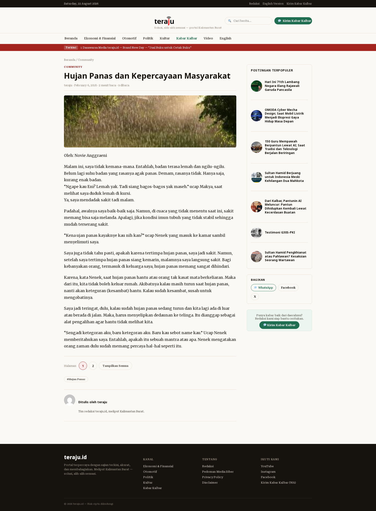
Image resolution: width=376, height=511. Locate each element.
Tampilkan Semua (115, 365)
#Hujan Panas (76, 379)
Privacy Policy (212, 477)
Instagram (268, 471)
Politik (148, 38)
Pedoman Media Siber (218, 471)
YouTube (267, 466)
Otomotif (129, 38)
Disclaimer (210, 482)
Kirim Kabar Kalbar (299, 3)
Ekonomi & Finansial (100, 38)
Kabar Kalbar (186, 38)
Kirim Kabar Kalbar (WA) (278, 482)
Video (208, 38)
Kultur (165, 38)
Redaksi (254, 3)
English (225, 38)
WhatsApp (265, 287)
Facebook (288, 287)
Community (86, 59)
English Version (273, 3)
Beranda (70, 38)
